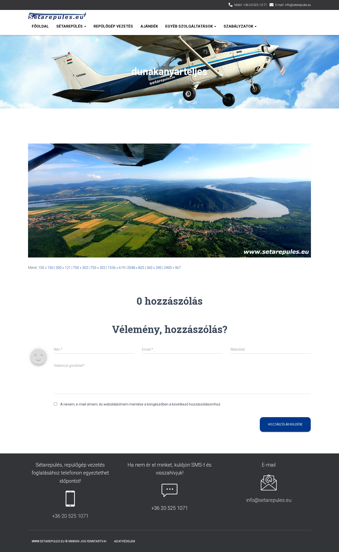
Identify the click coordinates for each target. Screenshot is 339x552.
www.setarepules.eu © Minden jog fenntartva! (69, 541)
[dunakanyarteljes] (169, 200)
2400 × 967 (172, 268)
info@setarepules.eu (268, 500)
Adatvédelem (124, 541)
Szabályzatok (239, 26)
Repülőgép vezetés (113, 26)
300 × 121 (63, 268)
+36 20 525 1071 (70, 516)
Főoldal (40, 26)
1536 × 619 (116, 268)
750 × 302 (80, 268)
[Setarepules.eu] (57, 16)
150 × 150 (45, 268)
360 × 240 (154, 268)
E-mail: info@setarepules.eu (293, 5)
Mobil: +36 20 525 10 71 (250, 5)
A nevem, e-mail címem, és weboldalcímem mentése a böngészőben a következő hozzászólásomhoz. (140, 404)
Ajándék (149, 26)
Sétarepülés (70, 26)
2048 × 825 (135, 268)
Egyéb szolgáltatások (189, 26)
